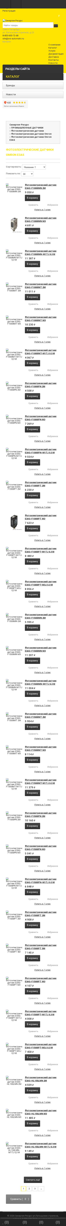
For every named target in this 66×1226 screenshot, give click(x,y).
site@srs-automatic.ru (13, 38)
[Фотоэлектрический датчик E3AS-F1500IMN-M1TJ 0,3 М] (14, 685)
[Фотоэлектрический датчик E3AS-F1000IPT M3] (14, 522)
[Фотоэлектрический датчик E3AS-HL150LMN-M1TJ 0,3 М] (14, 1147)
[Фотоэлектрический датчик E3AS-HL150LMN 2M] (14, 1080)
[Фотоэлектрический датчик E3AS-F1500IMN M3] (14, 650)
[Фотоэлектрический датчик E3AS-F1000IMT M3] (14, 320)
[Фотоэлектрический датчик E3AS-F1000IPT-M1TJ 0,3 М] (14, 552)
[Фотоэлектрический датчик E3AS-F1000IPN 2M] (14, 386)
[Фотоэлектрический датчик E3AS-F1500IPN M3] (14, 849)
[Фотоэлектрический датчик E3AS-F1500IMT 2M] (14, 716)
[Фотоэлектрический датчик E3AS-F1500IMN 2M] (14, 617)
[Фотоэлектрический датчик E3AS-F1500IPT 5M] (14, 948)
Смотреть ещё (33, 1179)
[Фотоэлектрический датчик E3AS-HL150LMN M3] (14, 1113)
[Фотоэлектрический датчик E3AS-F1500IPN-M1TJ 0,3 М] (14, 883)
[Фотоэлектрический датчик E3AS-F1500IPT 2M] (14, 915)
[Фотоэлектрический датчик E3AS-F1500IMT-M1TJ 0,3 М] (14, 784)
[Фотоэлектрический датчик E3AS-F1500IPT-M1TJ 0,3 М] (14, 1015)
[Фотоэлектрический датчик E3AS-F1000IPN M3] (14, 419)
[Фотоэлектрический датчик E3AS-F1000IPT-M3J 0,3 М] (14, 585)
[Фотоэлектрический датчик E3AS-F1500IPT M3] (14, 981)
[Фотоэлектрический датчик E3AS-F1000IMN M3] (14, 224)
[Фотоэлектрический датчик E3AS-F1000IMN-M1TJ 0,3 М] (14, 255)
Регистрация (9, 10)
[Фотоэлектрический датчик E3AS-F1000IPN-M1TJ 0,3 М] (14, 453)
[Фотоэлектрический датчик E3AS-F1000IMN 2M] (14, 188)
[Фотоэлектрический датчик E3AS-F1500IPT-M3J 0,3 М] (14, 1048)
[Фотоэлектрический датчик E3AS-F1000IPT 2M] (14, 485)
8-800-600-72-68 (10, 35)
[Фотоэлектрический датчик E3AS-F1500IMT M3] (14, 750)
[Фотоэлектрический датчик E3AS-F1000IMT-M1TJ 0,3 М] (14, 354)
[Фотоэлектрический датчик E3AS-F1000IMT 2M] (14, 287)
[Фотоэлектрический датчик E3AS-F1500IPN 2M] (14, 816)
